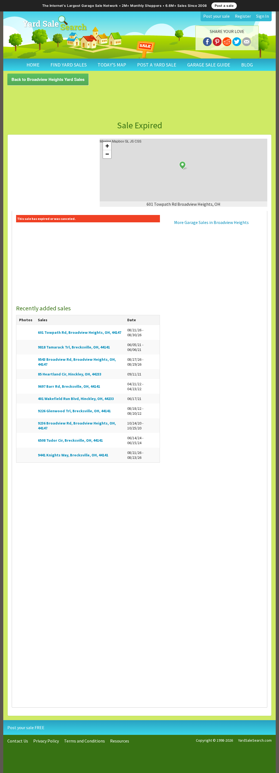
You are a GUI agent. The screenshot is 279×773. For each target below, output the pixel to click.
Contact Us (17, 741)
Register (243, 16)
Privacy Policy (46, 741)
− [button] (107, 154)
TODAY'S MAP (112, 65)
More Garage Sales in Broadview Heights (211, 222)
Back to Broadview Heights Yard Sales (47, 79)
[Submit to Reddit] (227, 41)
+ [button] (107, 146)
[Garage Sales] (54, 23)
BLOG (247, 65)
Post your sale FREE (25, 727)
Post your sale (216, 16)
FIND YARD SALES (68, 65)
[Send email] (246, 41)
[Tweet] (236, 41)
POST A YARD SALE (156, 65)
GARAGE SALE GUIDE (208, 65)
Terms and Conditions (84, 741)
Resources (119, 741)
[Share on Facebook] (207, 41)
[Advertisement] (139, 103)
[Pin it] (217, 41)
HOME (33, 65)
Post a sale (224, 6)
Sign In (262, 16)
